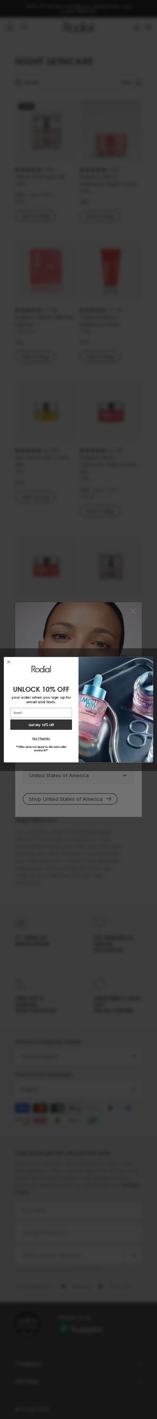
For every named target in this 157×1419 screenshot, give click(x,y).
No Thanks (41, 738)
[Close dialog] (8, 661)
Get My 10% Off (41, 724)
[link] (41, 668)
